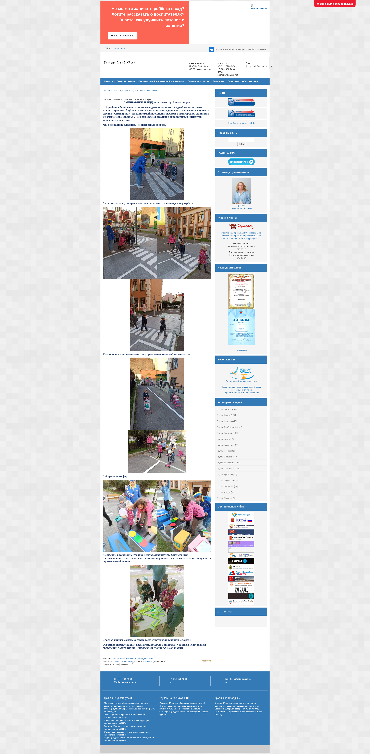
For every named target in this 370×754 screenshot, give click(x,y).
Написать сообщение (122, 35)
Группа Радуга (224, 438)
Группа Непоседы (225, 421)
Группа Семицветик (226, 468)
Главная (106, 90)
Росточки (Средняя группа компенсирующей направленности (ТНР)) (125, 727)
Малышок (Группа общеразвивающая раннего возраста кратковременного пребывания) (126, 704)
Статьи (116, 90)
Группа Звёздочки (225, 486)
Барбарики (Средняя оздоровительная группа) (237, 705)
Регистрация (119, 47)
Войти (107, 47)
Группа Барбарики (225, 462)
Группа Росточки (224, 432)
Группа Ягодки (224, 492)
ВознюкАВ (147, 661)
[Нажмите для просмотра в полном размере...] (157, 163)
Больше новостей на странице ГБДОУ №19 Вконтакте (240, 49)
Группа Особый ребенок (228, 427)
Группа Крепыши (225, 474)
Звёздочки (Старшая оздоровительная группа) (237, 708)
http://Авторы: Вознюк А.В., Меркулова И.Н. (132, 658)
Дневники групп (129, 90)
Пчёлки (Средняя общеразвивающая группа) (180, 705)
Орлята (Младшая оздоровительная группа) (236, 702)
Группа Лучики (224, 415)
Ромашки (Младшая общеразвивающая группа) (182, 702)
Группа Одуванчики (226, 480)
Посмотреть (241, 349)
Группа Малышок (225, 409)
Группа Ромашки (225, 498)
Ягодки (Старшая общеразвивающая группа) (180, 708)
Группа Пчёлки (224, 450)
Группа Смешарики (148, 90)
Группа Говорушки (225, 444)
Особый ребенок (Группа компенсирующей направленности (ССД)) (124, 716)
